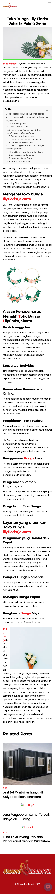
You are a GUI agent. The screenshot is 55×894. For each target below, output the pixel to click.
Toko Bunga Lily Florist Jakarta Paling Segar (27, 21)
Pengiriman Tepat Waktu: (22, 133)
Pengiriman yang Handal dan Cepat (26, 152)
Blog (5, 788)
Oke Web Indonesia (26, 884)
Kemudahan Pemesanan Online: (26, 130)
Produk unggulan (18, 123)
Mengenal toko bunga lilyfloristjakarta (25, 114)
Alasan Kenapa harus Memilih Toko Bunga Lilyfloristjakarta (27, 119)
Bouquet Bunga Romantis (22, 155)
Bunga (29, 458)
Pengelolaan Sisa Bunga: (22, 142)
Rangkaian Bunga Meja (21, 161)
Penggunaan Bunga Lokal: (23, 136)
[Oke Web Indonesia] (10, 6)
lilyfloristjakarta (17, 199)
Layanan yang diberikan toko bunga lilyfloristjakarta (25, 147)
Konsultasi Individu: (19, 126)
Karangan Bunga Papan (22, 158)
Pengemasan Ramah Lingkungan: (26, 139)
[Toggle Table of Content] (46, 109)
